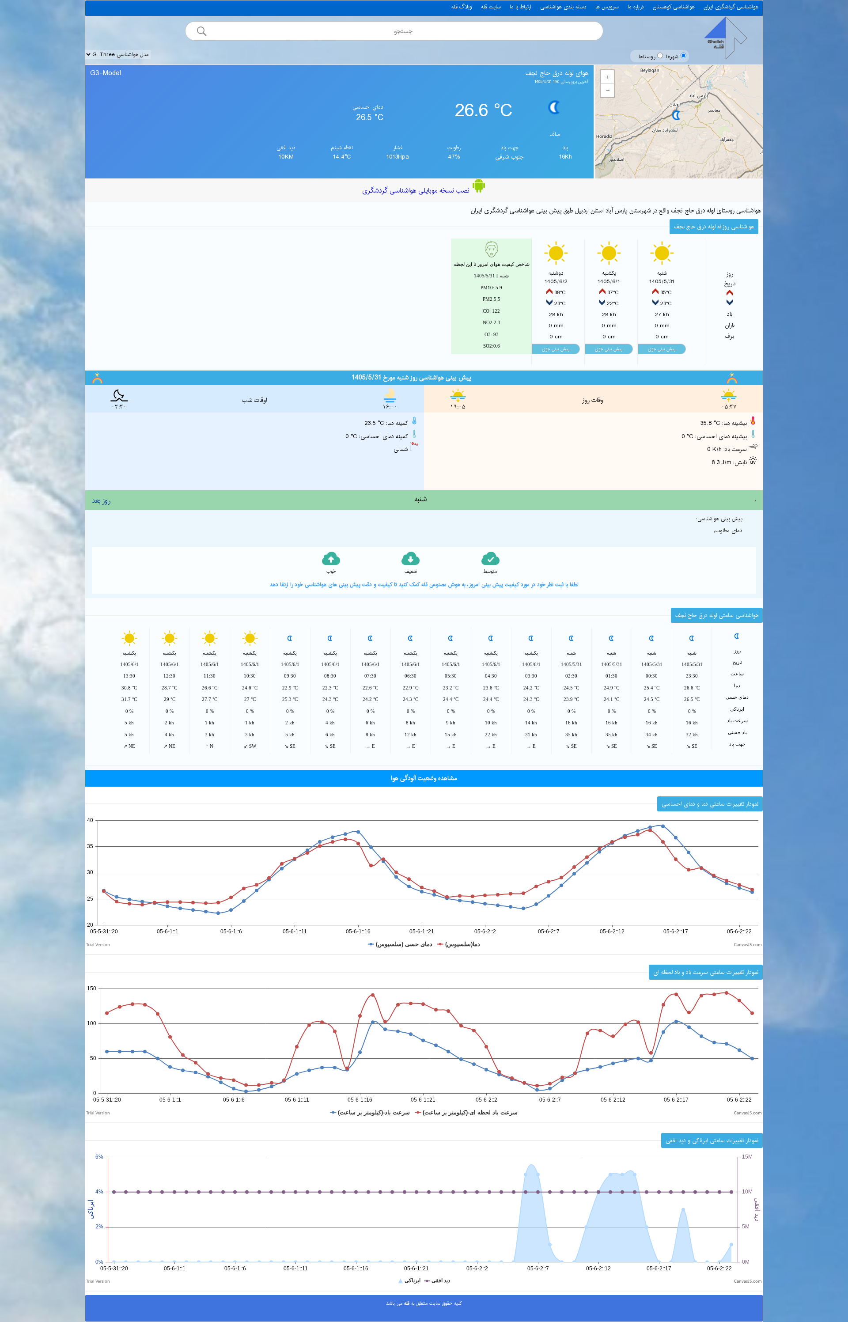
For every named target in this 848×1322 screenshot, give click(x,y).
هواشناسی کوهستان (674, 7)
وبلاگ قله (461, 7)
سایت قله (491, 7)
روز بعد (101, 501)
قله (405, 1303)
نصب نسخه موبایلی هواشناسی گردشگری (417, 190)
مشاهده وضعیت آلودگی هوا (424, 778)
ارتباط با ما (520, 7)
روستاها (647, 57)
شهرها (672, 57)
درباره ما (636, 7)
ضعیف (411, 572)
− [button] (608, 90)
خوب (331, 572)
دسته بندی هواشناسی (563, 7)
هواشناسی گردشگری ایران (731, 7)
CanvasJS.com (748, 945)
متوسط (490, 572)
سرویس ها (607, 7)
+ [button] (608, 76)
